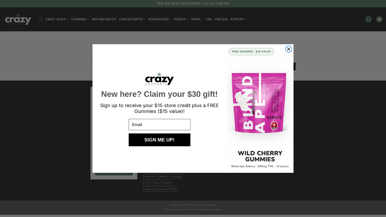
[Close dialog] (288, 49)
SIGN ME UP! (159, 139)
